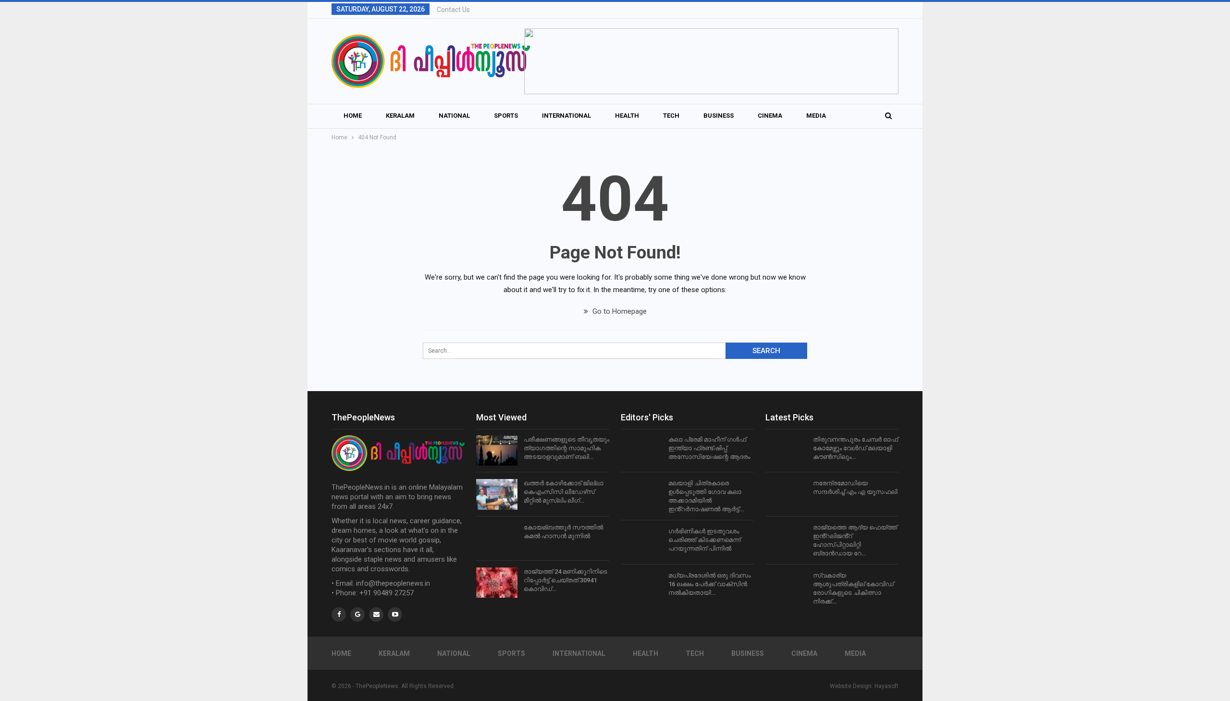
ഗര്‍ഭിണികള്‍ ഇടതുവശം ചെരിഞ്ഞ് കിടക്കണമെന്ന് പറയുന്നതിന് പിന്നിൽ (704, 540)
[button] (711, 61)
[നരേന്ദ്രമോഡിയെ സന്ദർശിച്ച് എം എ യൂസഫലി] (786, 494)
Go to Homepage (618, 311)
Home (353, 115)
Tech (671, 115)
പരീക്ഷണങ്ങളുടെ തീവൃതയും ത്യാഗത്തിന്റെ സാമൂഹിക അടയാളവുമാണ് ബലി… (566, 448)
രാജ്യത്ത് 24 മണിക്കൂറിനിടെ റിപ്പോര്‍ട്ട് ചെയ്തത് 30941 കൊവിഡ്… (565, 580)
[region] (711, 61)
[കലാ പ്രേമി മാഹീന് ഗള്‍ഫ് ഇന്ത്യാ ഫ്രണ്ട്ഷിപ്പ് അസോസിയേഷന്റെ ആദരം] (641, 450)
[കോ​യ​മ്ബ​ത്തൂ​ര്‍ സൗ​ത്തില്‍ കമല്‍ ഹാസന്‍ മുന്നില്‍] (496, 538)
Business (718, 115)
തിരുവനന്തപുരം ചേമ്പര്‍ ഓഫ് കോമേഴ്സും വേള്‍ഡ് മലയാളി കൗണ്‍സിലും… (855, 448)
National (454, 115)
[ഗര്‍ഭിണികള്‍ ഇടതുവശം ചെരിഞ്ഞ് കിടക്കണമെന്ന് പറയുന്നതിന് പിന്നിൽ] (641, 542)
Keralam (400, 115)
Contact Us (453, 9)
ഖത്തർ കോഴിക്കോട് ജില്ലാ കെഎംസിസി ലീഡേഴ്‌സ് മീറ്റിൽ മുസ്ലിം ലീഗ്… (563, 492)
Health (627, 115)
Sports (506, 115)
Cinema (770, 115)
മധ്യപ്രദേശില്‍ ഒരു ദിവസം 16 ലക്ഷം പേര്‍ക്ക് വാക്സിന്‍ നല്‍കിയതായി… (709, 584)
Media (816, 115)
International (566, 115)
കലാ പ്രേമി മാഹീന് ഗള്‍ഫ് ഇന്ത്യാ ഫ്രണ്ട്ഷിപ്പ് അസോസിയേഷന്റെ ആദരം (709, 448)
